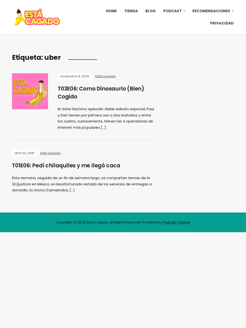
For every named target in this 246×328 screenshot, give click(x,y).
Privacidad (222, 23)
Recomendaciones (211, 10)
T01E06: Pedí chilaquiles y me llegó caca (66, 165)
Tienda (131, 10)
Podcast (172, 10)
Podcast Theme (176, 222)
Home (111, 10)
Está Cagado (105, 76)
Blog (150, 10)
